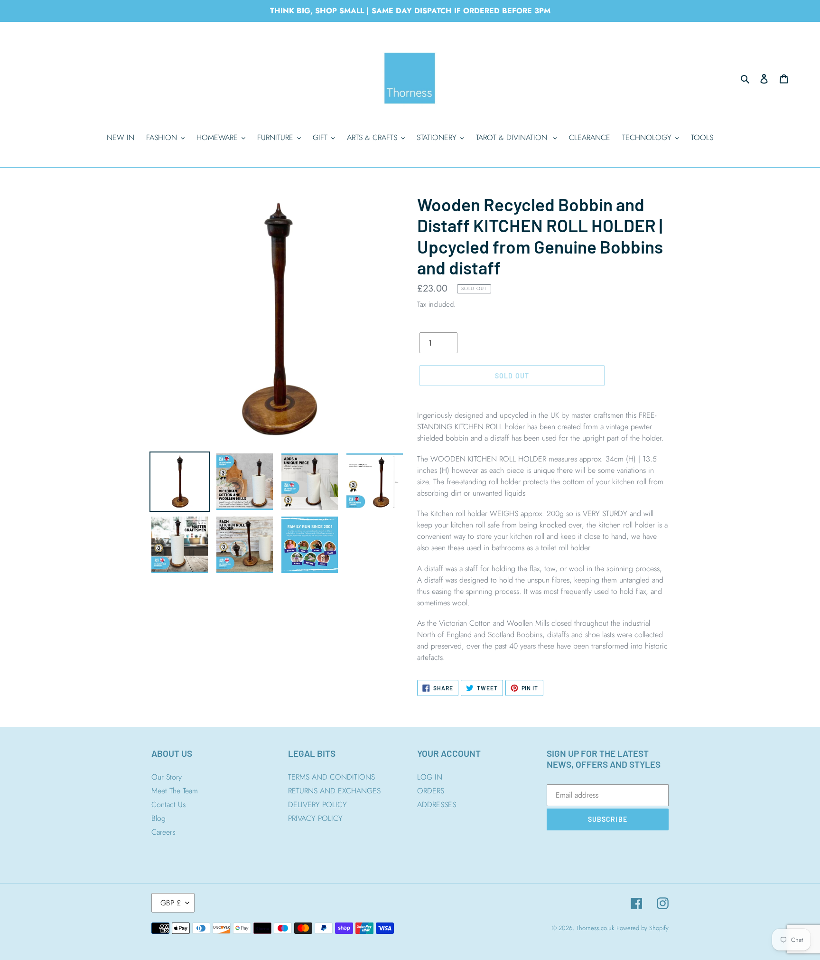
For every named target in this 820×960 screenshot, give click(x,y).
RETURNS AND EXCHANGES (334, 790)
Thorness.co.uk (595, 927)
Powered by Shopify (642, 927)
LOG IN (429, 777)
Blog (158, 818)
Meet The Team (174, 790)
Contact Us (168, 804)
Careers (163, 832)
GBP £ (170, 902)
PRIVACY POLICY (315, 818)
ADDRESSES (436, 804)
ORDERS (430, 790)
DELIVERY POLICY (317, 804)
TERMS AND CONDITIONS (331, 777)
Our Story (166, 777)
